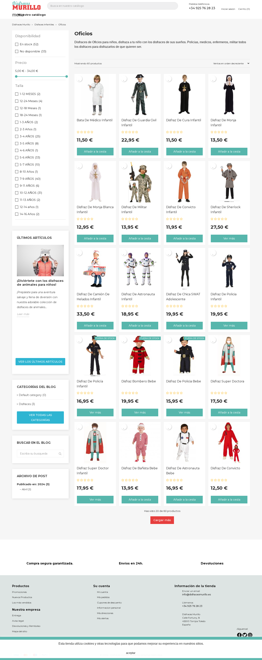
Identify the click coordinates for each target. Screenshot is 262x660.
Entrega (16, 615)
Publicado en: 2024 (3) (33, 484)
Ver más (229, 238)
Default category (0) (32, 395)
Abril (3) (26, 489)
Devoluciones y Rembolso (26, 626)
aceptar (130, 652)
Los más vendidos (21, 602)
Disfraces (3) (27, 404)
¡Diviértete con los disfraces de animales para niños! (40, 282)
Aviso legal (18, 620)
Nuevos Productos (22, 597)
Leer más (23, 314)
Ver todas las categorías (40, 417)
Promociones (19, 592)
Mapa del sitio (19, 631)
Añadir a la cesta (95, 151)
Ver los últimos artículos (40, 361)
